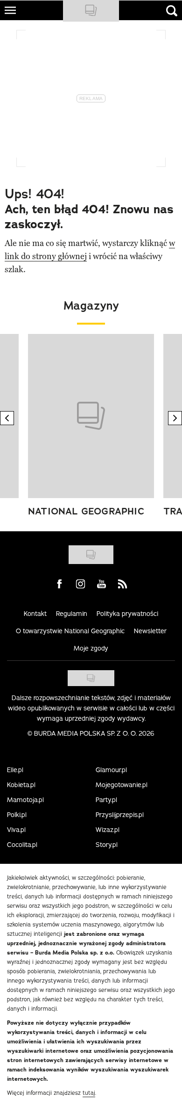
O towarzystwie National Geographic (70, 631)
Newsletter (150, 631)
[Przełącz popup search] (171, 10)
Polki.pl (17, 814)
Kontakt (35, 613)
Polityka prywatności (127, 613)
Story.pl (107, 844)
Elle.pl (15, 770)
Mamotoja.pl (25, 800)
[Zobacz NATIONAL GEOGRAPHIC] (91, 416)
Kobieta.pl (21, 785)
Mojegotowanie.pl (121, 785)
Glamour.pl (111, 770)
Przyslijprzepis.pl (120, 814)
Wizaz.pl (107, 829)
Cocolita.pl (22, 844)
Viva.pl (16, 829)
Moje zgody (91, 648)
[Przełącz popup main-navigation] (10, 10)
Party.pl (106, 800)
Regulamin (71, 613)
